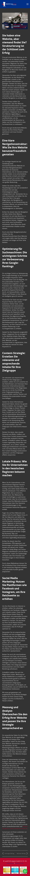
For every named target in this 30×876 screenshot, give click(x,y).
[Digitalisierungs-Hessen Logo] (9, 4)
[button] (27, 4)
